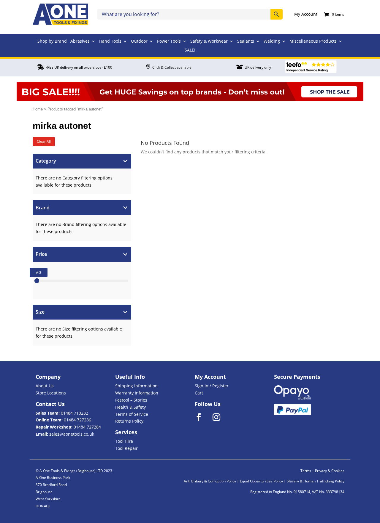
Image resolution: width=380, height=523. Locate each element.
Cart (199, 393)
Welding (272, 41)
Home (38, 109)
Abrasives (80, 41)
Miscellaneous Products (313, 41)
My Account (305, 14)
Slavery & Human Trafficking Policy (315, 481)
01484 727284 (87, 427)
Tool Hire (124, 441)
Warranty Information (136, 393)
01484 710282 (74, 413)
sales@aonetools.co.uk (71, 434)
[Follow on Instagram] (220, 417)
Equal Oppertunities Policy (261, 481)
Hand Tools (110, 41)
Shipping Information (136, 386)
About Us (45, 386)
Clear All (44, 141)
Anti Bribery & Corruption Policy (210, 481)
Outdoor (139, 41)
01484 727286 (77, 420)
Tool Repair (126, 448)
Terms (305, 470)
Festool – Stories (131, 400)
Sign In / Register (212, 386)
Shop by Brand (52, 41)
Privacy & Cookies (329, 470)
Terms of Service (131, 414)
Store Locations (51, 393)
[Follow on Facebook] (202, 417)
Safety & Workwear (209, 41)
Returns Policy (129, 421)
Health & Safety (130, 407)
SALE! (190, 50)
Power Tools (169, 41)
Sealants (245, 41)
